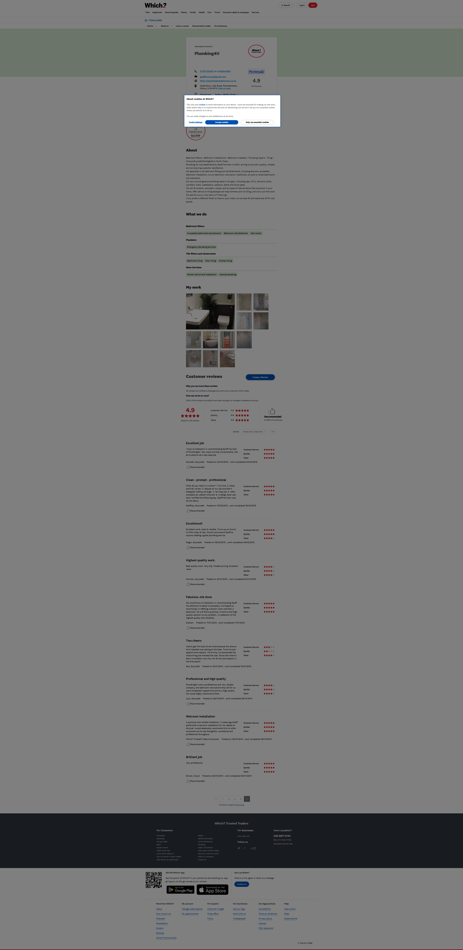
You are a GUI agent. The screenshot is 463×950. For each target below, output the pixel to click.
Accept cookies (221, 122)
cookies (202, 104)
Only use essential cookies (257, 122)
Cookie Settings (195, 122)
